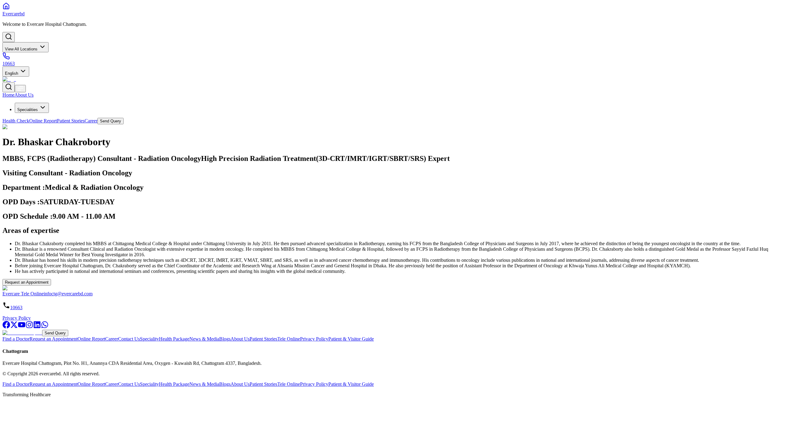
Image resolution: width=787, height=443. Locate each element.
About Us (240, 338)
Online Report (91, 338)
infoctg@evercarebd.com (68, 293)
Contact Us (129, 338)
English (11, 73)
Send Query (55, 333)
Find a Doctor (16, 338)
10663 (16, 307)
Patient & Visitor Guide (351, 338)
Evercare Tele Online (23, 293)
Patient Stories (263, 338)
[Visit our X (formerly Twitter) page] (14, 326)
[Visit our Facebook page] (6, 326)
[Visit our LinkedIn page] (37, 326)
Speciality (149, 338)
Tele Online (288, 338)
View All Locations (21, 49)
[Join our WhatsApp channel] (45, 326)
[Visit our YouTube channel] (22, 326)
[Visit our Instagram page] (29, 326)
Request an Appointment (27, 282)
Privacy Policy (16, 318)
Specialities (27, 109)
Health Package (174, 338)
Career (111, 338)
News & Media (204, 338)
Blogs (225, 338)
